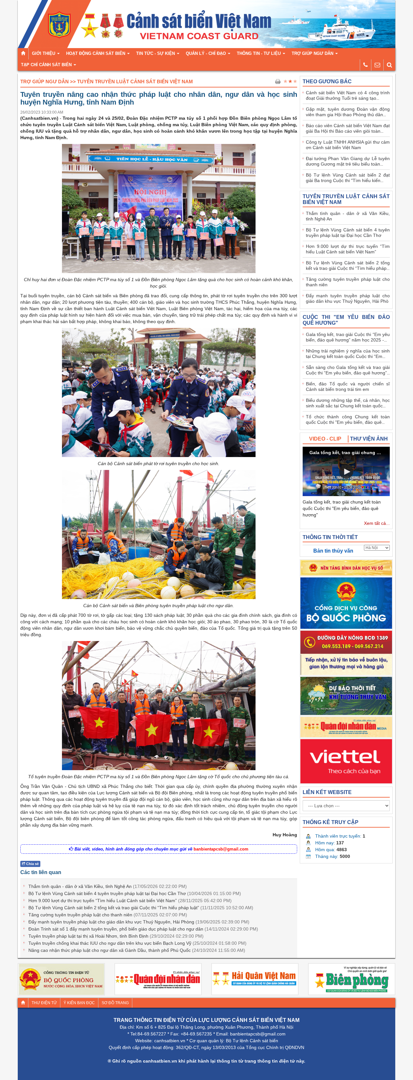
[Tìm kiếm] (389, 65)
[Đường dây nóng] (365, 65)
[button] (346, 471)
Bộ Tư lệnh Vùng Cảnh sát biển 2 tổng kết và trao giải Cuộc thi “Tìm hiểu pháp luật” (140, 907)
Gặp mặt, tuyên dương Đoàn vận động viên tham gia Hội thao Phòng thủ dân (348, 112)
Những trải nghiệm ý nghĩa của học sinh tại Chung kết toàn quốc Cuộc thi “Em (348, 353)
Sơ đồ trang (115, 1003)
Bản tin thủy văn (333, 551)
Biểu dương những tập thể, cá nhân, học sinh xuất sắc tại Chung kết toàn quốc (348, 403)
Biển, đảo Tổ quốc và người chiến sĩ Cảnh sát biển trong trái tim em (348, 386)
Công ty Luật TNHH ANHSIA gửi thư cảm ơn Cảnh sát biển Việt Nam (348, 144)
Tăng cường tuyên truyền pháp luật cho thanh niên (107, 914)
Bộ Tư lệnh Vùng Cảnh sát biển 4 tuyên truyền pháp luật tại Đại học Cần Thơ (134, 893)
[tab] (325, 439)
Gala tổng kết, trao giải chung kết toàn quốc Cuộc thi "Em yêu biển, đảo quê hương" (342, 508)
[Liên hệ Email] (377, 65)
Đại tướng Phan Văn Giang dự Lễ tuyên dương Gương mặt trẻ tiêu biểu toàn (348, 161)
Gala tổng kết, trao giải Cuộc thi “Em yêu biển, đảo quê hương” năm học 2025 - (348, 337)
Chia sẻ (32, 864)
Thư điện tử (44, 1003)
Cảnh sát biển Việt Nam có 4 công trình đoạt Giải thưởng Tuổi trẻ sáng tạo (348, 95)
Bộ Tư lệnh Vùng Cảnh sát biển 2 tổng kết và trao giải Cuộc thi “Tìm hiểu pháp (348, 265)
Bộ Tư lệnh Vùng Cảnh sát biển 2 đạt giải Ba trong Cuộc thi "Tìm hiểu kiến (348, 177)
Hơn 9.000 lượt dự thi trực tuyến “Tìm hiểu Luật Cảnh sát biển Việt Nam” (130, 900)
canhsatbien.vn (169, 1040)
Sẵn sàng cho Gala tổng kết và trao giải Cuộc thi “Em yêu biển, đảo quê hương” (348, 370)
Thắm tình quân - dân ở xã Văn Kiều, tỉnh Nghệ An (107, 886)
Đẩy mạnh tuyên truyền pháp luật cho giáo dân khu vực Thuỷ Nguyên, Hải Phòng (138, 921)
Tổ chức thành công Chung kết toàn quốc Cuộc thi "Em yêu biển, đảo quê (348, 419)
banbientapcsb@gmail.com (221, 849)
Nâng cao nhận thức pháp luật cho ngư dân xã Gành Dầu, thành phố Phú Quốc (136, 950)
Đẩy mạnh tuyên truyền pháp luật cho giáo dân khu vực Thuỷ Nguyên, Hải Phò (348, 298)
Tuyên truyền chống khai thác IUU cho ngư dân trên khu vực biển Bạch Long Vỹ (137, 943)
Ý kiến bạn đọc (79, 1003)
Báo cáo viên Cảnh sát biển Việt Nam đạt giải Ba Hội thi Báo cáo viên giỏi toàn (348, 128)
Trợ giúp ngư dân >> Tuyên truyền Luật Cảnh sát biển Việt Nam (106, 81)
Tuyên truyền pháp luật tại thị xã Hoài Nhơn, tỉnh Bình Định (116, 936)
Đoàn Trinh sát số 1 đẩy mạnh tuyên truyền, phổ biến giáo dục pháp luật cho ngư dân (143, 929)
